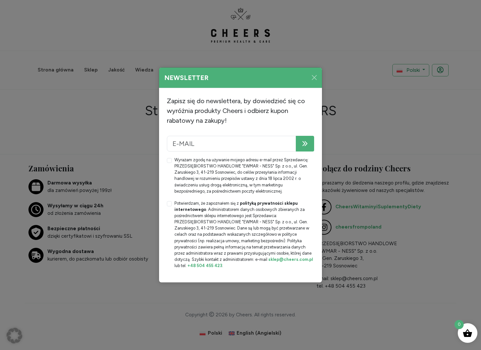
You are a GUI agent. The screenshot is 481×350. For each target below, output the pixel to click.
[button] (14, 335)
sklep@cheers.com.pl (290, 259)
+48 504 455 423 (204, 265)
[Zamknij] (314, 77)
